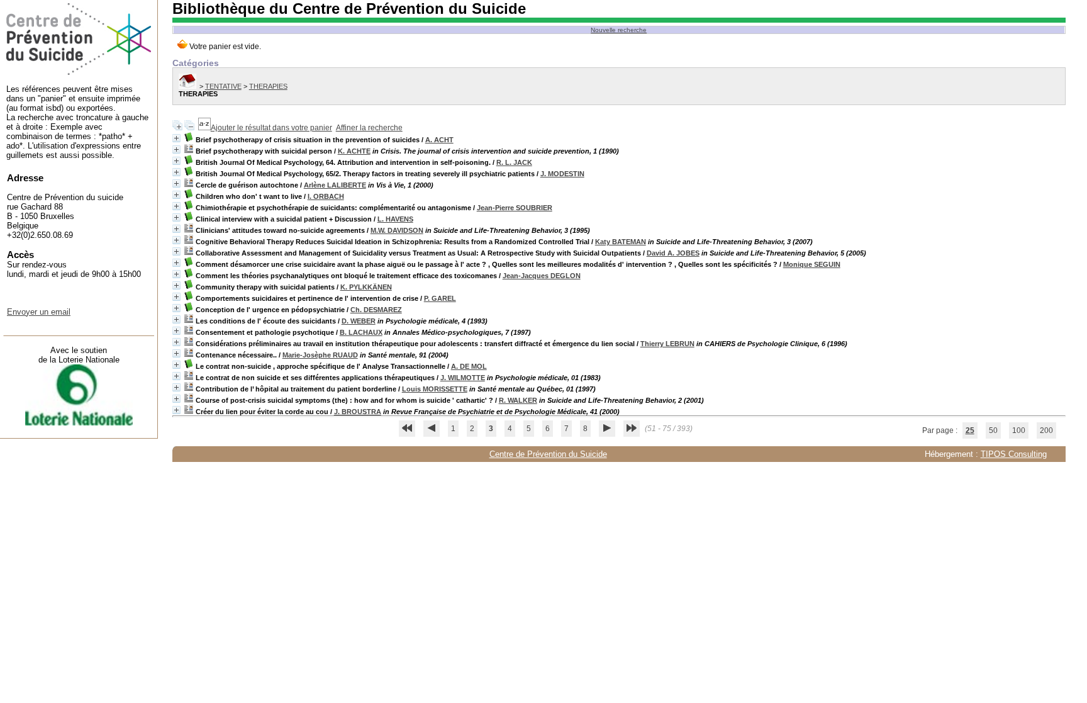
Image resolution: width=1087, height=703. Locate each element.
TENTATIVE (223, 86)
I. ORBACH (326, 196)
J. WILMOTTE (462, 377)
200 (1046, 430)
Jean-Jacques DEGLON (542, 275)
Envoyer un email (38, 312)
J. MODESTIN (562, 173)
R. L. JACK (514, 162)
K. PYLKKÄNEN (366, 287)
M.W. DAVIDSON (397, 230)
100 (1018, 430)
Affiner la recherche (369, 127)
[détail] (176, 138)
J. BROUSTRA (357, 411)
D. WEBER (359, 321)
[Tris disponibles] (204, 127)
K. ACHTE (354, 151)
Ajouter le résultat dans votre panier (271, 127)
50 (993, 430)
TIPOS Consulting (1014, 454)
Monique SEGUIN (811, 264)
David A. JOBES (673, 253)
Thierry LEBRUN (667, 343)
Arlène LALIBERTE (335, 185)
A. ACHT (439, 139)
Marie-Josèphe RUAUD (320, 355)
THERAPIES (268, 86)
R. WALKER (518, 400)
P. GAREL (440, 298)
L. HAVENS (395, 219)
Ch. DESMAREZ (376, 309)
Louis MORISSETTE (434, 389)
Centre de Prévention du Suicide (548, 454)
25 (970, 430)
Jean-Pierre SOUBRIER (514, 207)
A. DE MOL (469, 366)
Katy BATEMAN (620, 241)
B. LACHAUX (361, 332)
